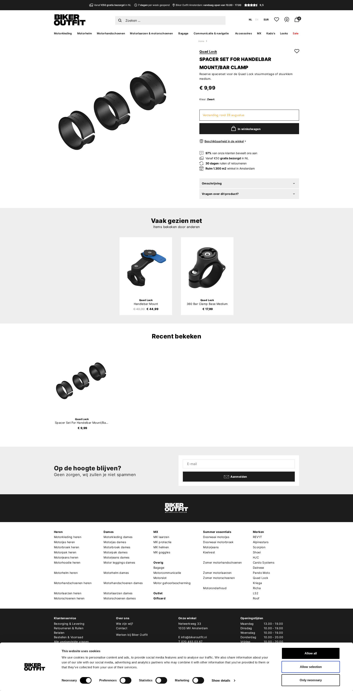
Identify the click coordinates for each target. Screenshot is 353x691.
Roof (256, 598)
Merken (258, 532)
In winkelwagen (249, 129)
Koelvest (209, 552)
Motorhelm (84, 33)
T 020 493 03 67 (190, 641)
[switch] (125, 680)
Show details (221, 680)
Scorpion (259, 547)
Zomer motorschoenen (219, 578)
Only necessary (311, 680)
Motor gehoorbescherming (172, 583)
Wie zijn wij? (124, 623)
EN (256, 19)
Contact (121, 628)
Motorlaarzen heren (67, 593)
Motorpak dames (115, 552)
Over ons (122, 618)
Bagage (183, 33)
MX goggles (161, 552)
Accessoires (243, 33)
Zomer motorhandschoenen (222, 562)
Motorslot (160, 578)
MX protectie (162, 542)
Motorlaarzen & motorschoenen (151, 33)
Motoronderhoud (215, 588)
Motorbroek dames (117, 547)
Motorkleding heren (67, 537)
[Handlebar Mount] (146, 268)
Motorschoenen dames (120, 598)
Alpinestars (260, 542)
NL (250, 19)
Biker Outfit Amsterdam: (208, 5)
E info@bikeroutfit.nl (192, 637)
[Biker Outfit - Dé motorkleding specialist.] (70, 24)
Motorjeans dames (116, 557)
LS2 (255, 593)
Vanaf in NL (112, 5)
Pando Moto (261, 572)
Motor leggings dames (119, 562)
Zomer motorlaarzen (217, 572)
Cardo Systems (263, 562)
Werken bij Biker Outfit (132, 634)
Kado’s (270, 33)
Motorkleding (63, 33)
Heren (58, 532)
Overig (158, 562)
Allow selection (311, 667)
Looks (284, 33)
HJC (256, 557)
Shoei (257, 552)
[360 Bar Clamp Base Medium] (207, 268)
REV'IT (257, 537)
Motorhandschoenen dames (123, 583)
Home (201, 41)
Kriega (257, 583)
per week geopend (154, 5)
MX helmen (161, 547)
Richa (257, 588)
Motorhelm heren (66, 572)
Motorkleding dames (118, 537)
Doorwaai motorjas (216, 537)
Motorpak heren (65, 552)
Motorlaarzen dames (118, 593)
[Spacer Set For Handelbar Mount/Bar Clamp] (82, 381)
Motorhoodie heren (67, 562)
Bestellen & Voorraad (68, 637)
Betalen (59, 632)
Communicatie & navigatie (211, 33)
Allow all (311, 653)
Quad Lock (208, 51)
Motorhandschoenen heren (73, 583)
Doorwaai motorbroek (218, 542)
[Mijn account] (286, 21)
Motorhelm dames (116, 572)
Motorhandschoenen (111, 33)
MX (259, 33)
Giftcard (159, 598)
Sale (295, 33)
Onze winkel (187, 618)
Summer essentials (217, 532)
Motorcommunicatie (167, 572)
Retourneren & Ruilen (68, 628)
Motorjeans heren (66, 557)
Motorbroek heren (66, 547)
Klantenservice (65, 618)
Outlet (157, 593)
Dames (109, 532)
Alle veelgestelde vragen (71, 641)
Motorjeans (211, 547)
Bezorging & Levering (69, 623)
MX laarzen (161, 537)
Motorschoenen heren (69, 598)
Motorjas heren (64, 542)
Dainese (258, 567)
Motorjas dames (115, 542)
